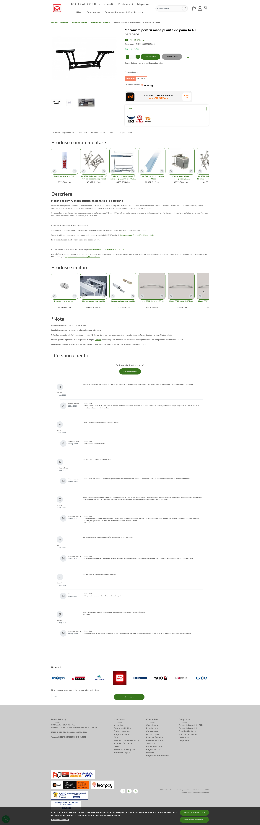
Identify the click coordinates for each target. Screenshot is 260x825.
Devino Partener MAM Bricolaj (124, 12)
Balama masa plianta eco (64, 301)
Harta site (184, 737)
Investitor (118, 725)
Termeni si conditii (188, 728)
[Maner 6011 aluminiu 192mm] (181, 286)
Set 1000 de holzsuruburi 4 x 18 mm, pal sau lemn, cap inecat (94, 177)
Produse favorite (154, 737)
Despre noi (93, 12)
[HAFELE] (181, 683)
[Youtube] (135, 791)
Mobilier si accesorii (59, 22)
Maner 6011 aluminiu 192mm (181, 301)
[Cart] (206, 8)
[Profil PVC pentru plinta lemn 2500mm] (152, 161)
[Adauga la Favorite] (187, 56)
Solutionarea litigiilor (124, 749)
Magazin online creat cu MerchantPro (195, 792)
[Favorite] (194, 8)
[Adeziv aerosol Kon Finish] (64, 161)
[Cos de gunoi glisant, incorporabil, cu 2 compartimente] (181, 161)
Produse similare (98, 132)
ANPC (116, 746)
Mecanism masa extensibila (93, 301)
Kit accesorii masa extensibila (123, 301)
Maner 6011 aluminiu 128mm (152, 301)
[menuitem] (56, 102)
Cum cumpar (152, 731)
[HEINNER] (140, 683)
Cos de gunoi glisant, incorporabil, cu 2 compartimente (181, 177)
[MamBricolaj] (120, 683)
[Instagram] (129, 791)
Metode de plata (154, 740)
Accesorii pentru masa (100, 22)
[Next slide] (203, 167)
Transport (151, 743)
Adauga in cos (150, 56)
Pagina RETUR (153, 749)
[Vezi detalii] (54, 171)
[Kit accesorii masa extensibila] (122, 286)
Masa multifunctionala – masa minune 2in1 (106, 249)
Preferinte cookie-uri (60, 819)
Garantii (150, 752)
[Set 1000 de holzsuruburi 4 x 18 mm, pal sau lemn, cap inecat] (93, 161)
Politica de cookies (166, 812)
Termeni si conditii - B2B (191, 725)
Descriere (83, 132)
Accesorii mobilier (79, 22)
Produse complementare (63, 132)
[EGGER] (79, 683)
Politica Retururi (154, 746)
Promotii (108, 4)
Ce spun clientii (125, 132)
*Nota (112, 132)
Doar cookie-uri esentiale (194, 820)
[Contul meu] (200, 8)
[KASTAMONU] (99, 683)
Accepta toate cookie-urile (194, 812)
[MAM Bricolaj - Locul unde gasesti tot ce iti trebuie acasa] (57, 8)
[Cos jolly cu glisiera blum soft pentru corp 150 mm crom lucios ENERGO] (122, 161)
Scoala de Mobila (122, 728)
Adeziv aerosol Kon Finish (65, 176)
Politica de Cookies (188, 734)
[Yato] (161, 683)
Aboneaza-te (129, 697)
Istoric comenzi (153, 734)
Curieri (129, 109)
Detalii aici (186, 97)
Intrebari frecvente (123, 743)
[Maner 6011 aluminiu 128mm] (152, 286)
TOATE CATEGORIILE (84, 4)
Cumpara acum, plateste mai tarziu (158, 96)
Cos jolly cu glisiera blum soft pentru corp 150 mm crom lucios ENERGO (123, 177)
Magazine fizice (121, 734)
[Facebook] (122, 791)
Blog (79, 12)
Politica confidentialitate (126, 740)
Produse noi (125, 4)
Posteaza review (130, 371)
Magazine (143, 4)
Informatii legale (122, 752)
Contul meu (152, 725)
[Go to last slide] (56, 678)
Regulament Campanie (157, 755)
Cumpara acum (172, 56)
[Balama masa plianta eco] (64, 286)
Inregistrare (152, 728)
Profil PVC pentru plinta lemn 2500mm (152, 177)
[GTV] (202, 683)
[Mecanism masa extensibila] (93, 286)
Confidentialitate (187, 731)
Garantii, (98, 340)
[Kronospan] (58, 683)
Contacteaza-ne (122, 731)
